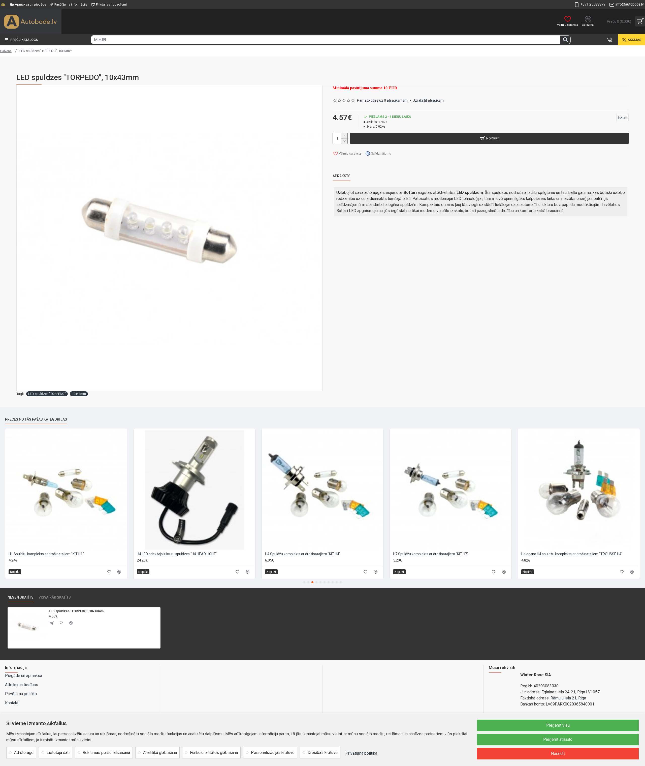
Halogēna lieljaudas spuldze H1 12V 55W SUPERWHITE (180, 554)
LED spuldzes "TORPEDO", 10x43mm (76, 611)
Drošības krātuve (323, 752)
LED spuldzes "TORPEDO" (47, 394)
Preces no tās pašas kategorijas (36, 419)
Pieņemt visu (558, 725)
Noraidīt (558, 753)
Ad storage (24, 752)
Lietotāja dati (58, 752)
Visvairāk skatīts (55, 597)
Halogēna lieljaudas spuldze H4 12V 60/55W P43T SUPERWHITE (315, 554)
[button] (304, 582)
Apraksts (341, 176)
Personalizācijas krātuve (273, 752)
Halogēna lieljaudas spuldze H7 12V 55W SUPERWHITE (436, 554)
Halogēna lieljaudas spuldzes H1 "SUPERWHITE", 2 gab (564, 554)
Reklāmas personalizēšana (106, 752)
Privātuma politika (361, 753)
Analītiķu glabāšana (160, 752)
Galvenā (6, 51)
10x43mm (79, 394)
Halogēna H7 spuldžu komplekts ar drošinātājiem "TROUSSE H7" (59, 554)
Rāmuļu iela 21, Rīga (568, 698)
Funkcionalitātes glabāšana (214, 752)
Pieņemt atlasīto (557, 739)
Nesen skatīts (21, 597)
